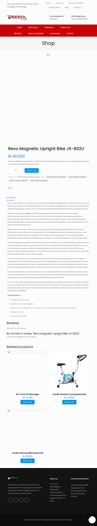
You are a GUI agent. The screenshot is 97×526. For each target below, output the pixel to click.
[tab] (48, 197)
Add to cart (31, 170)
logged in (20, 337)
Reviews (10, 200)
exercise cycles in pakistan (18, 180)
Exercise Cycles (33, 177)
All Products (22, 177)
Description (11, 197)
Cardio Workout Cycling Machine (69, 394)
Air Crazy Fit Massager (27, 394)
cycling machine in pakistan (56, 177)
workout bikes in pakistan (39, 180)
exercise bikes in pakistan (77, 177)
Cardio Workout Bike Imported (27, 453)
